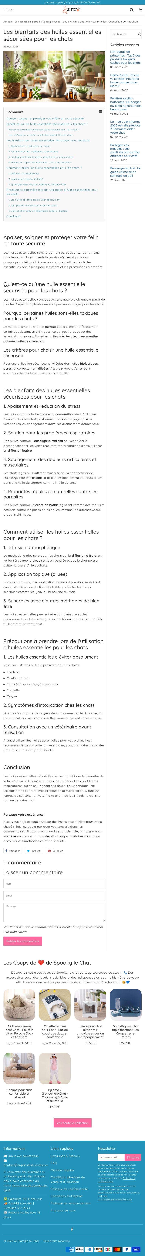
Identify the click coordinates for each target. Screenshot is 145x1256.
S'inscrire (133, 1157)
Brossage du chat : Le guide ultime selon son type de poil (125, 172)
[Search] (131, 10)
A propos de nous (63, 1210)
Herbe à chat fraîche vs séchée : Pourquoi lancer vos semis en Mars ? (124, 80)
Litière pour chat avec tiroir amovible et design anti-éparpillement (90, 1031)
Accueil (7, 21)
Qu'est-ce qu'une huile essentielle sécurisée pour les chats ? (47, 124)
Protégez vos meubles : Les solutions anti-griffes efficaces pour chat (125, 150)
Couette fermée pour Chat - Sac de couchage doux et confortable (55, 1031)
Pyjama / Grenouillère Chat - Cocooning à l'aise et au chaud (55, 1095)
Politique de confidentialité (69, 1189)
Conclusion (14, 216)
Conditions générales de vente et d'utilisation (68, 1179)
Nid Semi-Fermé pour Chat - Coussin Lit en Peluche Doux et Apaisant (19, 1031)
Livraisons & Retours (65, 1156)
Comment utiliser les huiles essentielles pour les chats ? (44, 168)
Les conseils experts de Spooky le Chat (37, 21)
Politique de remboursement (71, 1203)
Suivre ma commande (23, 1156)
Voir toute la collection (73, 1123)
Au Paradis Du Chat (27, 1241)
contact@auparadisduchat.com (26, 1165)
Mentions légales (62, 1170)
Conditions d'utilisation (67, 1196)
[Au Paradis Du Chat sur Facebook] (71, 1230)
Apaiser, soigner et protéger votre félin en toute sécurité (45, 118)
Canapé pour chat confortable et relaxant (19, 1093)
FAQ (54, 1163)
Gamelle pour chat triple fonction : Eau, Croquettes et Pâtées (126, 1031)
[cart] (140, 10)
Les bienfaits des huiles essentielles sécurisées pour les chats (48, 140)
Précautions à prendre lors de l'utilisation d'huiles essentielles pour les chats (52, 192)
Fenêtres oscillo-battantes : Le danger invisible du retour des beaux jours (125, 104)
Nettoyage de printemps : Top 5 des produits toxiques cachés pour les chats (125, 57)
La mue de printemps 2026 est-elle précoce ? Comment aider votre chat (125, 127)
